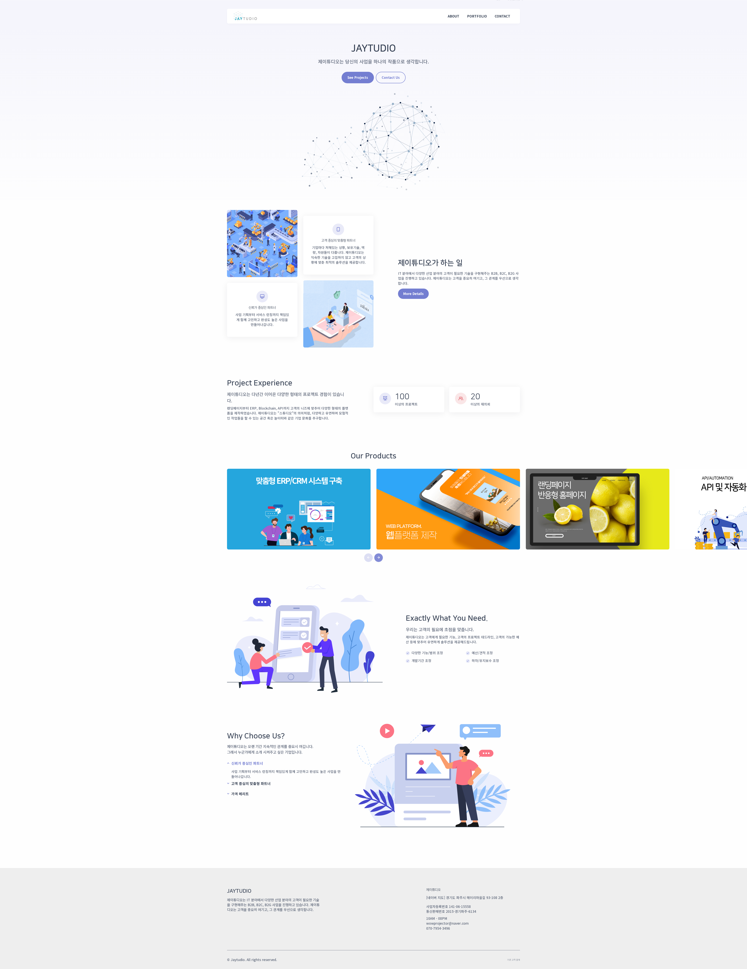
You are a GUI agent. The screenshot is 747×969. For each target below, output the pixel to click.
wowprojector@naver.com (447, 923)
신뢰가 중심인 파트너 (247, 763)
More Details (413, 293)
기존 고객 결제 (513, 959)
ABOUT (453, 16)
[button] (378, 557)
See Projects (357, 77)
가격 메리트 (240, 793)
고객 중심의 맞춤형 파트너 (251, 783)
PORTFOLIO (477, 16)
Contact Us (391, 77)
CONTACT (502, 16)
